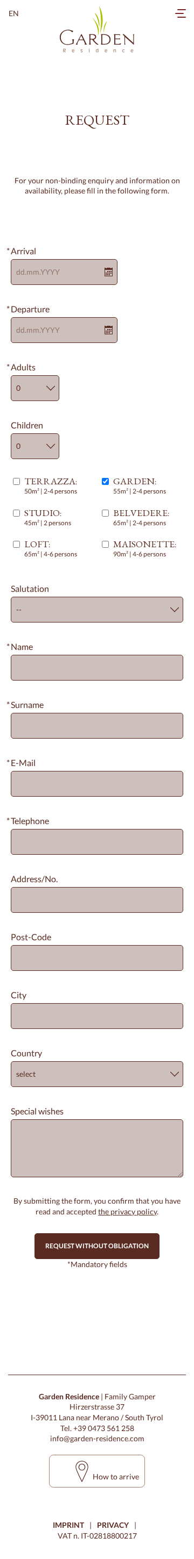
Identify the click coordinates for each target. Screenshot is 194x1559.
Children (27, 425)
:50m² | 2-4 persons (50, 485)
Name (22, 646)
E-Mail (23, 762)
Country (26, 1053)
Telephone (30, 821)
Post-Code (31, 937)
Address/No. (34, 879)
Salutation (30, 588)
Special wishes (37, 1111)
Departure (30, 309)
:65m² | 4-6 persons (50, 548)
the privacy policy (127, 1211)
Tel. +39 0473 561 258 (97, 1428)
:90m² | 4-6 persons (144, 548)
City (18, 995)
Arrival (23, 251)
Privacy (113, 1524)
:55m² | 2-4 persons (139, 485)
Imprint (68, 1524)
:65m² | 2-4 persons (141, 517)
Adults (23, 367)
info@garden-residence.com (97, 1438)
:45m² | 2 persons (47, 517)
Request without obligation (97, 1246)
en (14, 13)
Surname (27, 704)
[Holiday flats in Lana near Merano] (97, 29)
